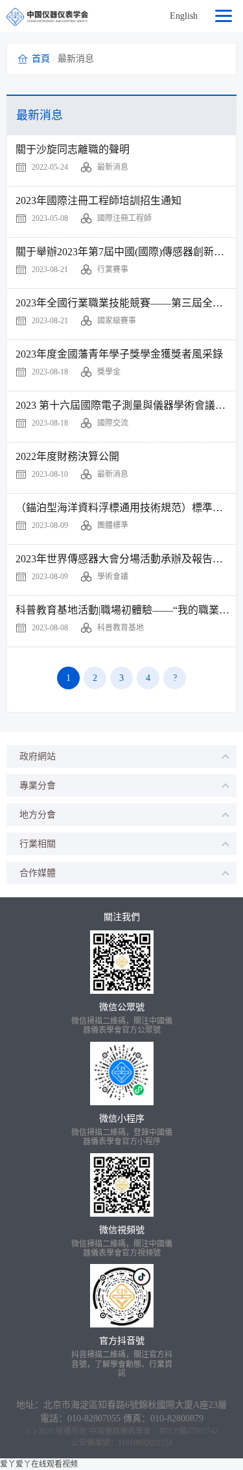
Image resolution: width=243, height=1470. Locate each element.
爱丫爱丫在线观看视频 (39, 1464)
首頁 (41, 58)
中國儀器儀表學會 (120, 1431)
